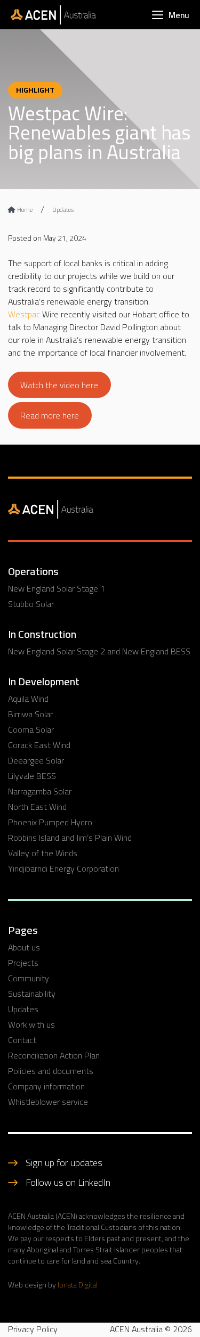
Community (28, 978)
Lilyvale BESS (32, 776)
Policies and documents (50, 1071)
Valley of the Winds (42, 853)
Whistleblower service (48, 1102)
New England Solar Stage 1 (56, 588)
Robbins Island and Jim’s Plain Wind (70, 838)
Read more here (49, 415)
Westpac (24, 314)
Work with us (31, 1024)
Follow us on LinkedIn (68, 1182)
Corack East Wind (39, 745)
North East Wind (37, 807)
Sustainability (31, 994)
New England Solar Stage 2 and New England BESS (99, 651)
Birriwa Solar (30, 714)
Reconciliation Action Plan (54, 1055)
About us (24, 947)
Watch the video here (59, 385)
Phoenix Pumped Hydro (50, 822)
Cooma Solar (31, 729)
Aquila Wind (28, 699)
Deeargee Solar (36, 760)
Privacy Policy (33, 1329)
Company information (46, 1086)
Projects (23, 963)
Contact (22, 1040)
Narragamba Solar (39, 791)
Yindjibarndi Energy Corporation (63, 868)
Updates (63, 210)
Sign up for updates (64, 1162)
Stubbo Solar (31, 604)
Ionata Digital (78, 1285)
